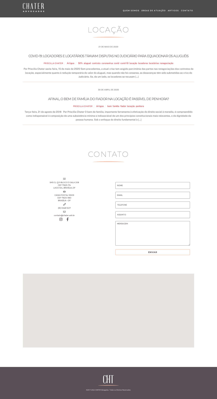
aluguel (87, 63)
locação (133, 63)
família (116, 106)
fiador (123, 106)
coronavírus (107, 63)
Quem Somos (131, 10)
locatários (154, 63)
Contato (187, 10)
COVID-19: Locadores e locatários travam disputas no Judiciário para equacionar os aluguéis (108, 56)
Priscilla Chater (53, 63)
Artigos (173, 10)
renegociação (166, 63)
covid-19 (124, 63)
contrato (96, 63)
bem (109, 106)
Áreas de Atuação (153, 10)
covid (116, 63)
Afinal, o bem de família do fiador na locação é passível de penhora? (108, 99)
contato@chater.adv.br (64, 215)
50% (80, 63)
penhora (140, 106)
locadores (143, 63)
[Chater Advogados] (33, 10)
